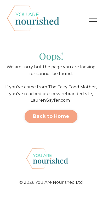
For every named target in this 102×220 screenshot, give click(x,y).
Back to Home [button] (51, 116)
